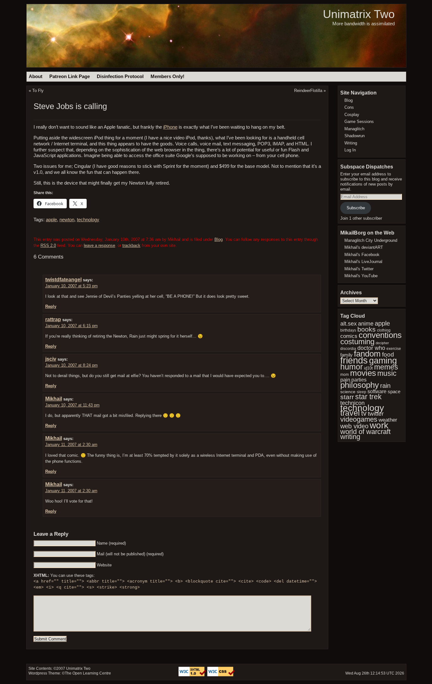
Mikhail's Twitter (358, 268)
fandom (367, 353)
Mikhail (53, 398)
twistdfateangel (63, 279)
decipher (382, 343)
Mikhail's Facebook (362, 254)
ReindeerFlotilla (308, 90)
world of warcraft (365, 432)
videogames (358, 419)
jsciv (50, 359)
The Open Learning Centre (88, 673)
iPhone (170, 127)
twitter (376, 413)
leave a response (99, 245)
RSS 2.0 (48, 245)
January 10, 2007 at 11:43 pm (72, 405)
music (387, 373)
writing (350, 437)
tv (364, 413)
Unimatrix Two (359, 14)
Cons (349, 107)
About (35, 76)
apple (51, 219)
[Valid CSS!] (221, 675)
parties (359, 379)
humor (351, 366)
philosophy (359, 385)
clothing (384, 330)
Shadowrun (354, 135)
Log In (350, 150)
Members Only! (167, 76)
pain (345, 380)
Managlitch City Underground (370, 240)
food (388, 354)
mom (344, 374)
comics (348, 336)
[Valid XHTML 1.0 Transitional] (192, 675)
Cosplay (351, 114)
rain (385, 385)
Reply (50, 306)
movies (363, 373)
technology (88, 219)
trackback (131, 245)
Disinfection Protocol (120, 76)
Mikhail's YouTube (361, 275)
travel (350, 413)
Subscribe (356, 207)
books (366, 329)
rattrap (53, 319)
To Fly (38, 90)
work (379, 425)
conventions (380, 335)
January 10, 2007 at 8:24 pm (71, 365)
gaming (383, 360)
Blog (218, 239)
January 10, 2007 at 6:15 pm (71, 325)
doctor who (371, 348)
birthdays (348, 330)
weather (388, 420)
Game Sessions (359, 121)
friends (354, 360)
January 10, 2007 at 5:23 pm (71, 286)
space (394, 391)
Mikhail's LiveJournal (363, 261)
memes (386, 367)
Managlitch (354, 128)
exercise (393, 348)
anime (365, 323)
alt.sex (348, 324)
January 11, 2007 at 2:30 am (71, 444)
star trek (368, 397)
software (376, 391)
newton (66, 219)
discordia (348, 348)
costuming (357, 341)
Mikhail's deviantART (363, 247)
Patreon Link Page (69, 76)
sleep (361, 392)
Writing (350, 143)
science (347, 391)
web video (354, 426)
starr (347, 396)
